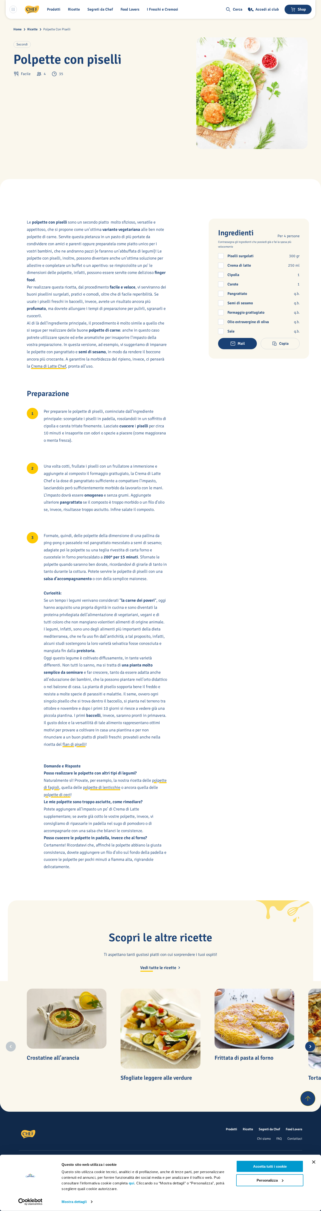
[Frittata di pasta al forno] (254, 1019)
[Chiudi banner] (313, 1162)
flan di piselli (74, 744)
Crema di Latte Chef (48, 366)
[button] (54, 9)
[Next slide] (310, 1046)
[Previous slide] (11, 1046)
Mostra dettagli (74, 1202)
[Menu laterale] (13, 9)
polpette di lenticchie (101, 787)
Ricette (32, 29)
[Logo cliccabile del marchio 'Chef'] (32, 9)
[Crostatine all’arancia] (66, 1019)
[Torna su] (307, 1098)
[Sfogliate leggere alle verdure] (160, 1028)
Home (17, 29)
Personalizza (267, 1180)
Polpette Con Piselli (56, 29)
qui (131, 1183)
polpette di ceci (57, 794)
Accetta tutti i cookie (270, 1166)
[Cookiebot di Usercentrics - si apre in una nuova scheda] (30, 1201)
